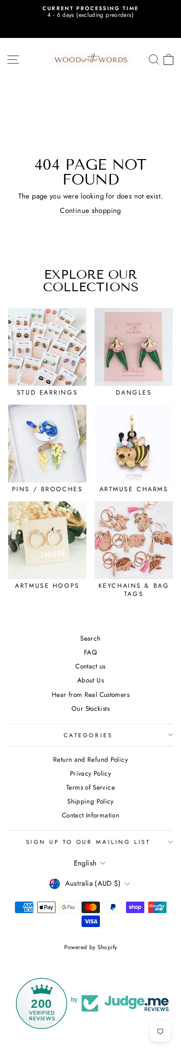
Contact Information (90, 815)
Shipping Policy (90, 801)
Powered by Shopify (90, 947)
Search (90, 638)
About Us (90, 680)
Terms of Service (90, 787)
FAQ (90, 652)
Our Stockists (90, 708)
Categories (88, 735)
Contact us (90, 666)
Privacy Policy (90, 773)
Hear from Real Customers (90, 694)
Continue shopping (90, 211)
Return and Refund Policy (90, 759)
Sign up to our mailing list (88, 842)
